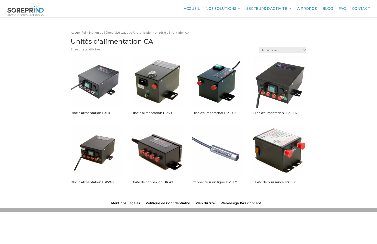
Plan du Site (205, 203)
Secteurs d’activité (266, 9)
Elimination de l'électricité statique (107, 32)
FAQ (342, 9)
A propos (307, 9)
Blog (327, 9)
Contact (361, 9)
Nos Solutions (221, 9)
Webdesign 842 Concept (241, 203)
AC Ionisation (143, 32)
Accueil (192, 9)
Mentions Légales (125, 203)
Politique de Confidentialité (168, 203)
